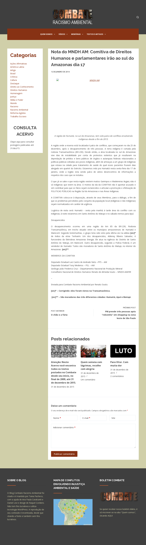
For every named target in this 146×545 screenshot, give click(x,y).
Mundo (13, 103)
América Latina (17, 67)
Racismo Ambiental (19, 109)
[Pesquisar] (138, 17)
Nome (57, 417)
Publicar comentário (64, 453)
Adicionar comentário (64, 427)
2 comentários (117, 376)
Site (113, 417)
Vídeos (62, 34)
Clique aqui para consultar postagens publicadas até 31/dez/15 (22, 145)
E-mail (86, 417)
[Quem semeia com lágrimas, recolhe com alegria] (93, 351)
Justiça (13, 96)
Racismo (14, 106)
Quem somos (46, 34)
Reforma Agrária (18, 113)
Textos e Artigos (95, 34)
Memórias (76, 34)
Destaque (14, 83)
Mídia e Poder (16, 100)
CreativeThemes (57, 540)
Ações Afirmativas (18, 63)
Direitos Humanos (18, 90)
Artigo (13, 70)
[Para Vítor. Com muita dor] (123, 351)
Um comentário (88, 379)
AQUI (110, 515)
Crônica (13, 76)
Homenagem (16, 93)
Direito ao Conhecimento (22, 86)
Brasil (12, 73)
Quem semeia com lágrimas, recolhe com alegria (91, 366)
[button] (54, 34)
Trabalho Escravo (18, 116)
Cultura (13, 80)
